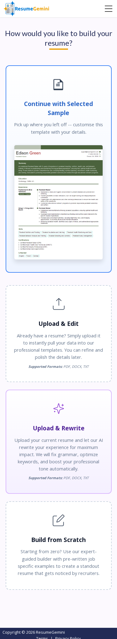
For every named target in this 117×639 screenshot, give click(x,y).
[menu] (108, 9)
